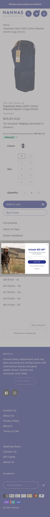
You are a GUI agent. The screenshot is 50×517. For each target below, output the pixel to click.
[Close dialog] (47, 245)
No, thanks (36, 268)
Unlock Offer (36, 262)
